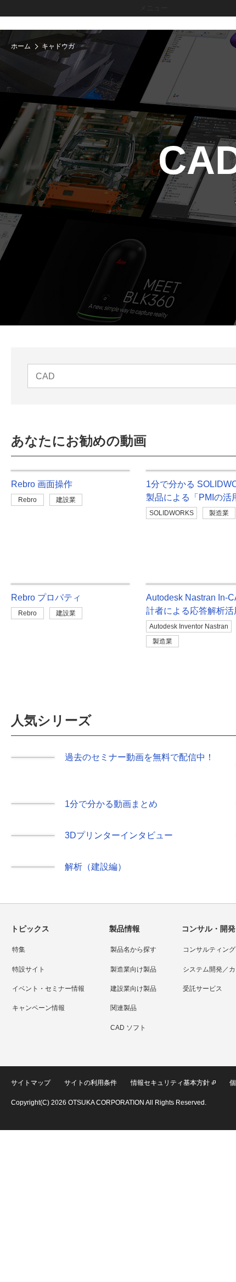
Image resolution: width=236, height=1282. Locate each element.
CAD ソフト (128, 1035)
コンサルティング (209, 957)
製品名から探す (133, 957)
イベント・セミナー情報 (48, 996)
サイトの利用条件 (90, 1090)
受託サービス (202, 996)
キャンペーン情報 (38, 1015)
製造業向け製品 (133, 977)
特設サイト (28, 977)
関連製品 (123, 1015)
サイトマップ (30, 1090)
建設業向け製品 (133, 996)
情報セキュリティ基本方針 (170, 1090)
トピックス (30, 936)
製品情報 (124, 936)
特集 (18, 957)
